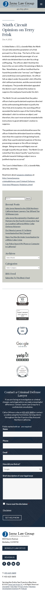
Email (5, 452)
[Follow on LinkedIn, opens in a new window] (13, 564)
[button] (41, 4)
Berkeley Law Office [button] (15, 548)
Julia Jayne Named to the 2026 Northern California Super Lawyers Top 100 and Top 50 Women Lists (22, 211)
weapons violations (24, 175)
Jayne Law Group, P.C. (15, 584)
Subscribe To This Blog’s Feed (17, 278)
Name (5, 429)
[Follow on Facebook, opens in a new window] (4, 564)
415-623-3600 (22, 9)
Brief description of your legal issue (18, 476)
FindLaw (24, 589)
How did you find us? (11, 464)
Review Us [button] (9, 557)
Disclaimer (7, 510)
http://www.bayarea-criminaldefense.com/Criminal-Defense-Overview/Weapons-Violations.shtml (18, 181)
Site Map (14, 587)
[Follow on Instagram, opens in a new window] (18, 564)
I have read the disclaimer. (17, 504)
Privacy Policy (23, 587)
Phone (5, 441)
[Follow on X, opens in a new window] (9, 564)
